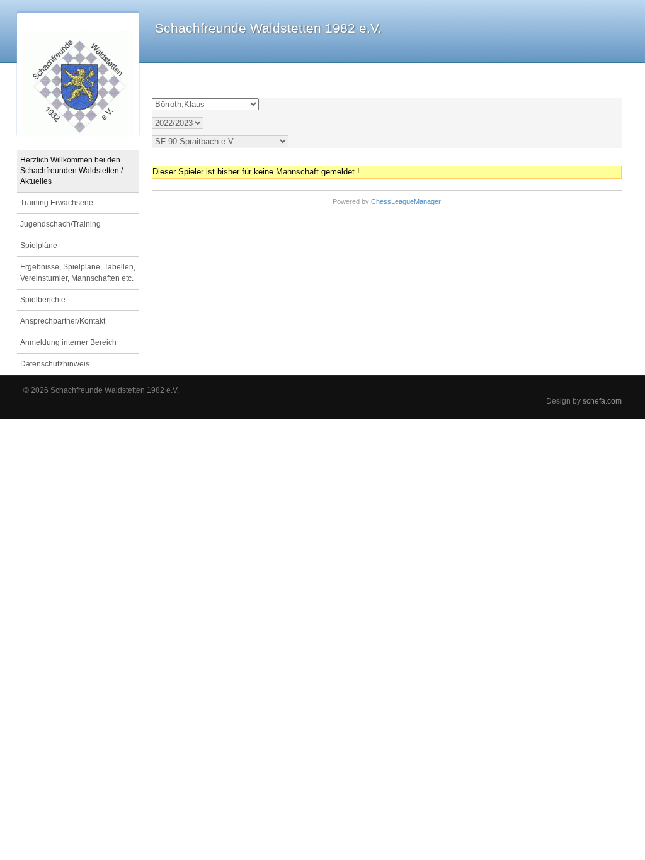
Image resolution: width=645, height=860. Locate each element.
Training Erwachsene (56, 202)
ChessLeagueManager (406, 201)
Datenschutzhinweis (54, 363)
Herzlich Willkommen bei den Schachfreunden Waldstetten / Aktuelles (71, 171)
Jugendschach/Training (60, 224)
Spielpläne (38, 245)
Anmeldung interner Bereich (68, 342)
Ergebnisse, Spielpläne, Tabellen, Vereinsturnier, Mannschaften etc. (77, 272)
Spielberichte (43, 299)
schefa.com (602, 401)
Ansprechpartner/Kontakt (62, 321)
